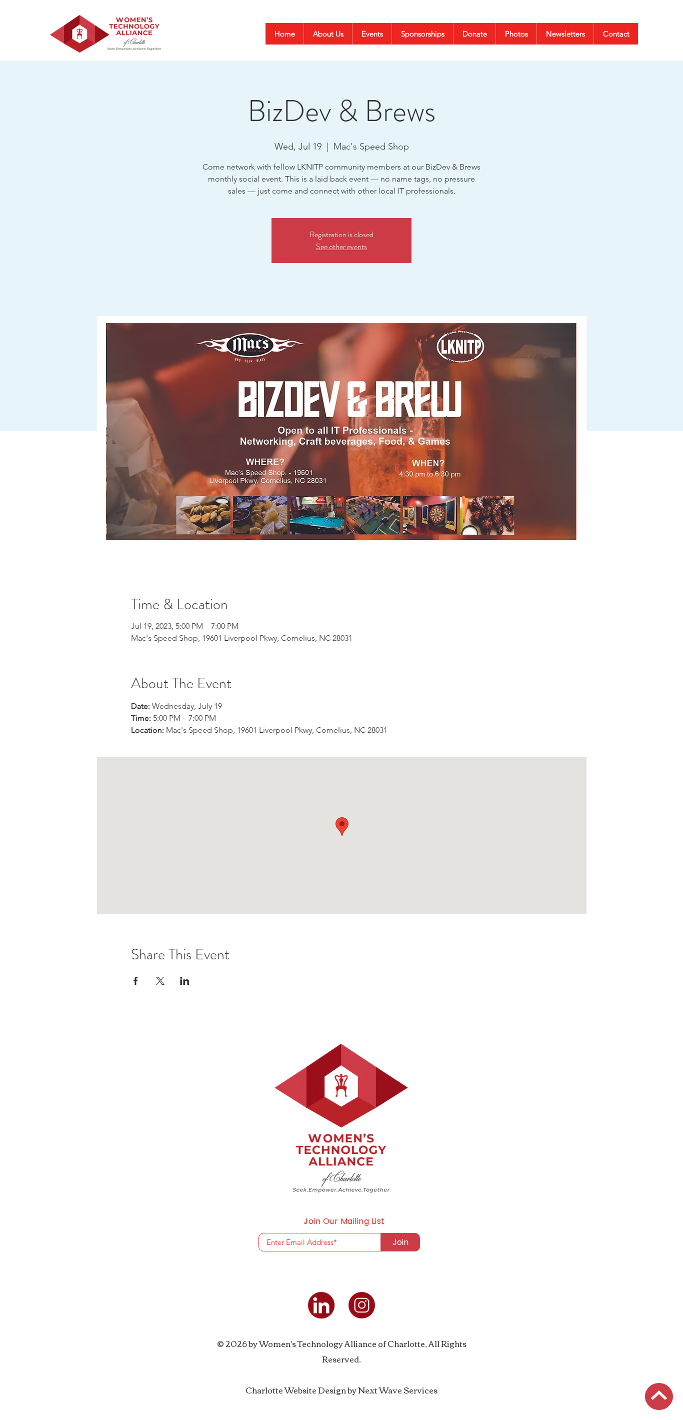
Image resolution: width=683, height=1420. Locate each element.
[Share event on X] (160, 981)
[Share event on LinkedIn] (185, 981)
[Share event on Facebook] (135, 981)
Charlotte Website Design (296, 1389)
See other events (341, 246)
